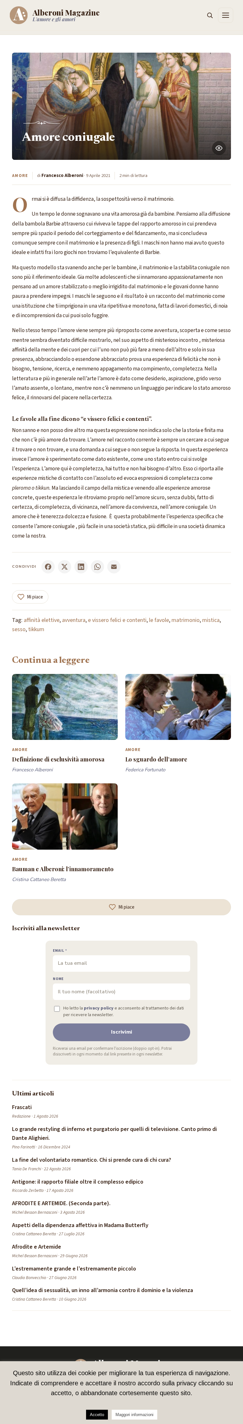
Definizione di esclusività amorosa (58, 759)
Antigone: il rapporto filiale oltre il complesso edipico (77, 1182)
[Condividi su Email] (114, 566)
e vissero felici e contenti (117, 620)
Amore (20, 176)
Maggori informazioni (134, 1414)
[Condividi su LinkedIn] (81, 566)
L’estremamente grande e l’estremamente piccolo (74, 1269)
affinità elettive (41, 620)
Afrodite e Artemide (36, 1247)
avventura (73, 620)
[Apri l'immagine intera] (219, 148)
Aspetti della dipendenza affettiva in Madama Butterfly (80, 1225)
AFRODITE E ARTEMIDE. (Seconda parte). (61, 1203)
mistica (211, 620)
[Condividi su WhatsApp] (97, 566)
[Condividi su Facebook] (48, 566)
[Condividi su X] (64, 566)
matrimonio (185, 620)
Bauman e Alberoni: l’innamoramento (62, 869)
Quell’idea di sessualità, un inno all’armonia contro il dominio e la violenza (102, 1290)
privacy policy (99, 1008)
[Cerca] (209, 15)
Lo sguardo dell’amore (156, 759)
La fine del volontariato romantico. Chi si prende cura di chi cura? (91, 1160)
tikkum (36, 629)
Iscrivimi (121, 1032)
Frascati (22, 1107)
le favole (159, 620)
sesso (19, 629)
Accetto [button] (97, 1414)
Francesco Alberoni (62, 175)
